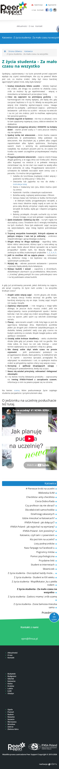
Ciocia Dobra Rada (44, 501)
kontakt (40, 10)
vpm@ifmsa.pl (29, 638)
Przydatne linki (46, 560)
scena (16, 390)
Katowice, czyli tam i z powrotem (37, 535)
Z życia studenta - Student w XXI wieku (34, 577)
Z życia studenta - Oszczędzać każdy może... (31, 573)
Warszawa (12, 722)
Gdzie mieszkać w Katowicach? (38, 518)
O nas (31, 26)
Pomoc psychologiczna (42, 556)
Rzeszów (11, 717)
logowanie (52, 5)
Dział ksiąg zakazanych (42, 513)
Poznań (11, 712)
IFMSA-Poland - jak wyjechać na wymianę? (32, 526)
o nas (34, 10)
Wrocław (11, 724)
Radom (11, 714)
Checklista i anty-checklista (40, 497)
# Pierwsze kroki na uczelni (40, 488)
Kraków (11, 686)
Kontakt (38, 26)
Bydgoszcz (12, 676)
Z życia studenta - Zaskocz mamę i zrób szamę (32, 596)
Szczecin (11, 719)
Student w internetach (42, 564)
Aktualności (22, 26)
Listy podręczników (44, 543)
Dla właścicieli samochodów (39, 509)
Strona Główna (15, 51)
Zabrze (10, 727)
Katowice (28, 51)
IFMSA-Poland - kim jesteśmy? (38, 530)
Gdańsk (11, 679)
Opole (10, 709)
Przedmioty (49, 612)
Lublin (10, 688)
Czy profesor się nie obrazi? (39, 505)
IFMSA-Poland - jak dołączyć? (39, 522)
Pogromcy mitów (45, 552)
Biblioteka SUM (46, 492)
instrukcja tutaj (20, 184)
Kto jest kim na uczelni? (42, 539)
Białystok (12, 674)
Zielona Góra (13, 729)
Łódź (10, 691)
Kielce (10, 683)
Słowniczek (48, 568)
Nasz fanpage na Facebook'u (39, 547)
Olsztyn (11, 693)
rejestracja (38, 5)
